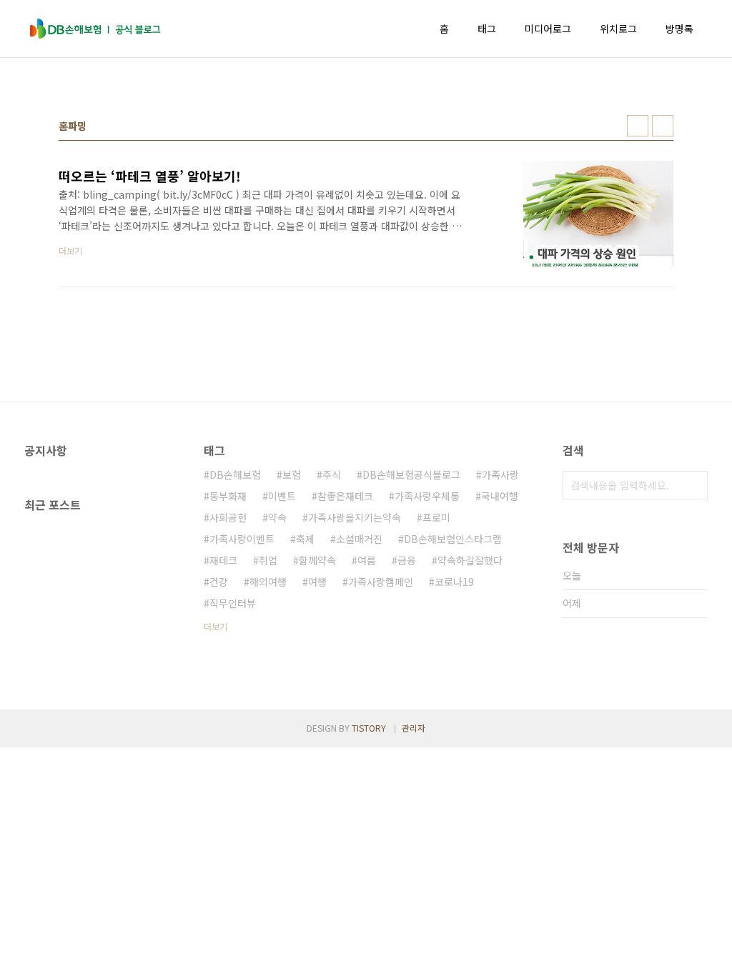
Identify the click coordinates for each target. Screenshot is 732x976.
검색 (693, 485)
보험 (291, 474)
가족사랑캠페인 (380, 581)
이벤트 (282, 496)
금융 (406, 560)
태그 (487, 28)
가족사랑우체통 (427, 496)
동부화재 (228, 496)
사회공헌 (228, 517)
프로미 (436, 517)
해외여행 (268, 581)
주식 (331, 474)
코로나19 (454, 581)
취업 (268, 560)
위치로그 (618, 28)
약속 (277, 517)
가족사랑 (500, 474)
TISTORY (369, 728)
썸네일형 (637, 125)
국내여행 (499, 496)
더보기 (215, 626)
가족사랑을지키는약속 (354, 517)
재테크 (223, 560)
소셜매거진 (359, 539)
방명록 (679, 28)
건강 (218, 581)
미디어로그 (548, 28)
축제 (305, 539)
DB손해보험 (235, 474)
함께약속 (317, 560)
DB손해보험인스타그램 (453, 539)
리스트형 (662, 125)
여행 (317, 581)
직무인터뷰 (232, 603)
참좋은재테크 (345, 496)
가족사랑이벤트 (241, 539)
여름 (366, 560)
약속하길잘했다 (470, 560)
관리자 (413, 728)
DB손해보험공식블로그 (411, 474)
